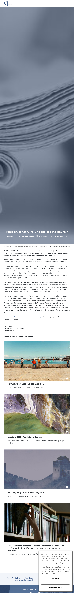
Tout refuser (55, 583)
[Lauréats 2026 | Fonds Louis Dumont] (37, 421)
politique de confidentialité (52, 573)
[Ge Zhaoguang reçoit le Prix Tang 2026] (37, 475)
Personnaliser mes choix (55, 587)
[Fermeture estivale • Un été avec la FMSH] (37, 367)
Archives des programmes (14, 246)
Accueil (5, 246)
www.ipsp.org (36, 317)
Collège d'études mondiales (41, 246)
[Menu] (68, 3)
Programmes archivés (27, 246)
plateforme (16, 317)
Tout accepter (55, 578)
